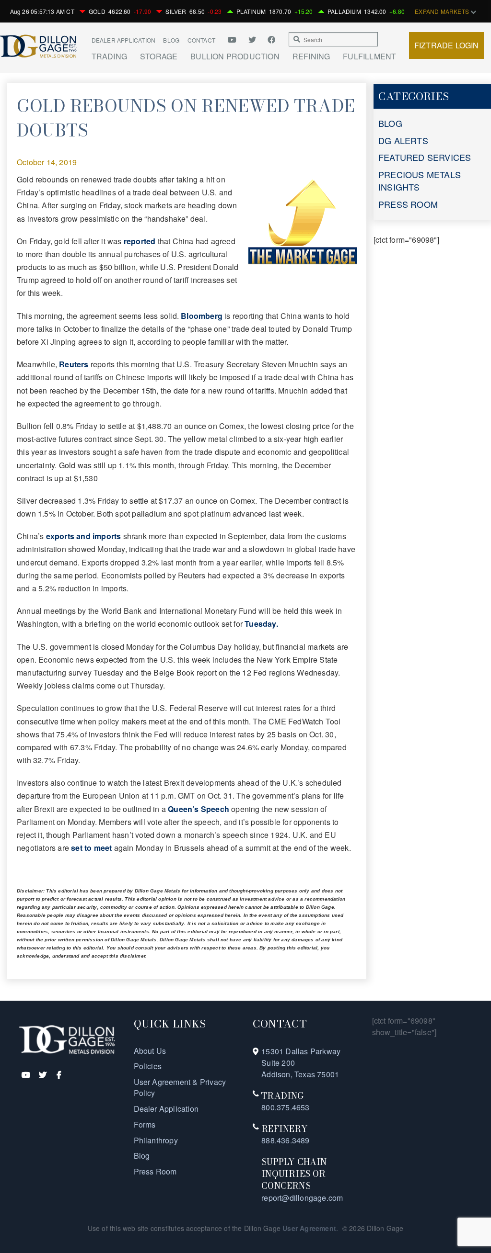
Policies (148, 1066)
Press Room (155, 1171)
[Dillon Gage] (67, 1038)
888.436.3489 (285, 1140)
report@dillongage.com (302, 1197)
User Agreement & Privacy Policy (180, 1087)
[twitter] (253, 39)
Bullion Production (235, 56)
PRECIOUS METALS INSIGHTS (419, 180)
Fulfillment (369, 56)
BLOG (390, 123)
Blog (171, 40)
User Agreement (309, 1228)
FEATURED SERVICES (424, 157)
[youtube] (235, 39)
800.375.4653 (285, 1107)
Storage (158, 56)
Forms (145, 1124)
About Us (150, 1050)
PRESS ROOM (408, 204)
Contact (201, 40)
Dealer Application (124, 40)
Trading (109, 56)
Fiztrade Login (446, 45)
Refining (311, 56)
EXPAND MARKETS (442, 11)
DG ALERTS (403, 140)
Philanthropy (156, 1140)
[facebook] (271, 39)
